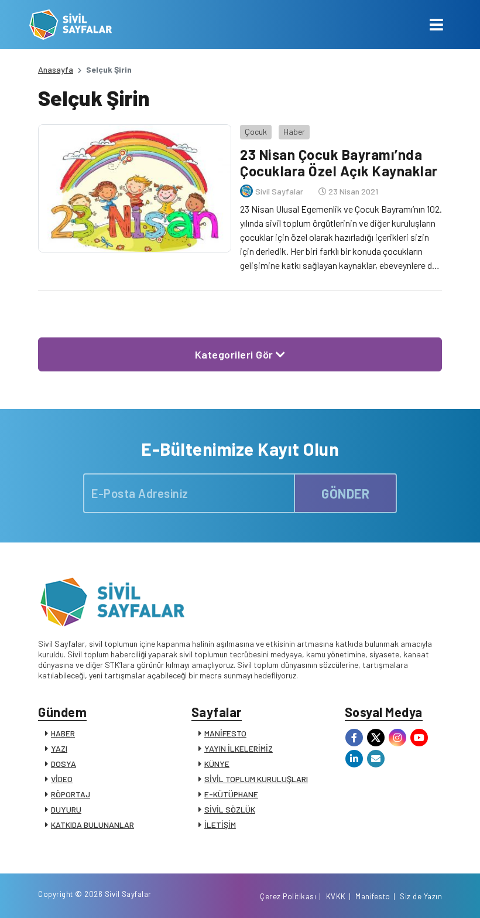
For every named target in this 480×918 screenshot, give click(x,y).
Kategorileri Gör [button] (235, 354)
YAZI (59, 748)
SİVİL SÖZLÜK (229, 809)
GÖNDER (345, 493)
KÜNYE (216, 764)
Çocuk (256, 131)
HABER (63, 733)
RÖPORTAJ (70, 794)
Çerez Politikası (288, 896)
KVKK (336, 896)
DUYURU (66, 809)
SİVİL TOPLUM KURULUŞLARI (256, 779)
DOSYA (63, 764)
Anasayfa (55, 69)
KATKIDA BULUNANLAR (92, 825)
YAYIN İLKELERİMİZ (238, 748)
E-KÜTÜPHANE (231, 794)
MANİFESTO (225, 733)
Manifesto (372, 896)
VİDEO (62, 779)
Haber (294, 131)
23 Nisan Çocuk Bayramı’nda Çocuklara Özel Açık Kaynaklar (339, 163)
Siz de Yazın (421, 896)
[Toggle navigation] (436, 24)
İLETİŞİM (220, 825)
